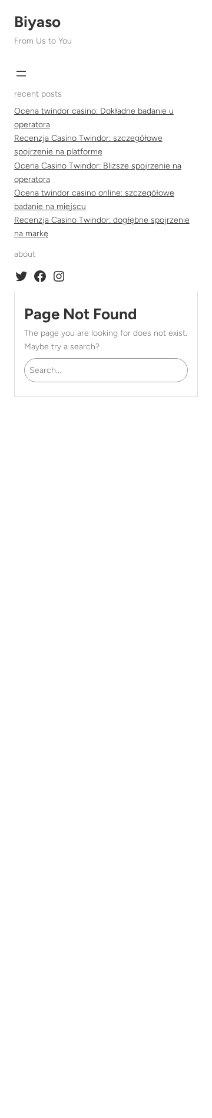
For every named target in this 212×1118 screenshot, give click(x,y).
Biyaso (37, 21)
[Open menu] (21, 74)
